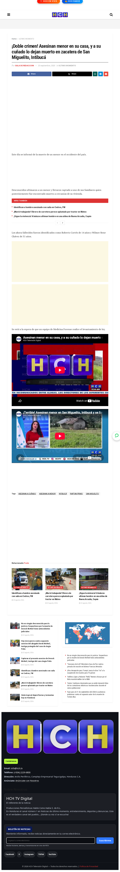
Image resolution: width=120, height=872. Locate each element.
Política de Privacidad (89, 866)
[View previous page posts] (57, 223)
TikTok (41, 854)
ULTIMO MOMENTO (26, 39)
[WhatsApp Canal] (116, 436)
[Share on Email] (106, 74)
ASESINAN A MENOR (47, 494)
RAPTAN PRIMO (76, 494)
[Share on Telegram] (100, 74)
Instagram (29, 854)
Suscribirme (105, 840)
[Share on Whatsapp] (95, 74)
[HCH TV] (60, 736)
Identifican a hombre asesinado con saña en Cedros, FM (39, 207)
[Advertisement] (60, 23)
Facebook (10, 854)
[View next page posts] (62, 223)
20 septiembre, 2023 (46, 65)
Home (14, 39)
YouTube (52, 854)
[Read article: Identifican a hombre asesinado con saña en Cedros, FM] (27, 579)
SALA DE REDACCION (24, 65)
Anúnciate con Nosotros (27, 780)
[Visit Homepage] (60, 15)
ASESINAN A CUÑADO (27, 494)
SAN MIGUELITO (92, 494)
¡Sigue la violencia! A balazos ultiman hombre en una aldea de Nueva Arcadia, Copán (52, 216)
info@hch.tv (17, 768)
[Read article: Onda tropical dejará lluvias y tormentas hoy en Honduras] (15, 697)
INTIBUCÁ (63, 494)
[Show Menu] (8, 14)
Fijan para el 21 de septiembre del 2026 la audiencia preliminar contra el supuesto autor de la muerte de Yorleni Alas (86, 694)
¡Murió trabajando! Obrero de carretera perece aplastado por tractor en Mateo (50, 211)
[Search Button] (111, 14)
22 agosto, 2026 (18, 600)
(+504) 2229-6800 (22, 772)
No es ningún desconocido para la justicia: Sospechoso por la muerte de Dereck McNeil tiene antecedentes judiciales (87, 657)
